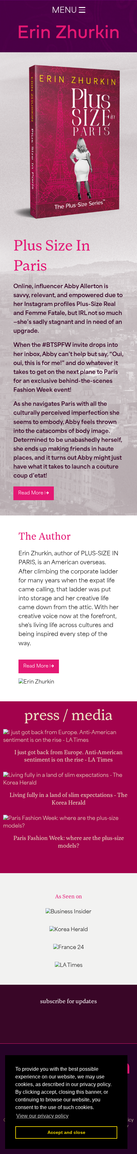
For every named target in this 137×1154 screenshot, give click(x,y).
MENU (65, 11)
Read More (31, 493)
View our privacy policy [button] (42, 1116)
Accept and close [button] (66, 1132)
